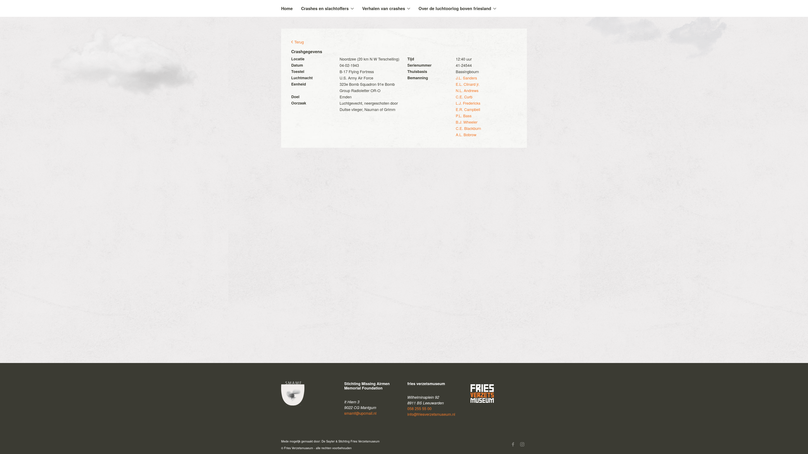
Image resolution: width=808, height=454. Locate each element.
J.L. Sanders (466, 78)
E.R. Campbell (468, 109)
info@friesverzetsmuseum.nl (431, 414)
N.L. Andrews (467, 90)
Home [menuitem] (287, 8)
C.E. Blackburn (468, 128)
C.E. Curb (464, 96)
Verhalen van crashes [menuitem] (383, 8)
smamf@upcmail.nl (360, 413)
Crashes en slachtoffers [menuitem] (325, 8)
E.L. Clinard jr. (468, 84)
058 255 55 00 (419, 408)
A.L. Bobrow (466, 134)
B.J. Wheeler (466, 122)
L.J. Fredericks (468, 103)
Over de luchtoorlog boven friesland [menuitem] (455, 8)
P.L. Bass (464, 115)
